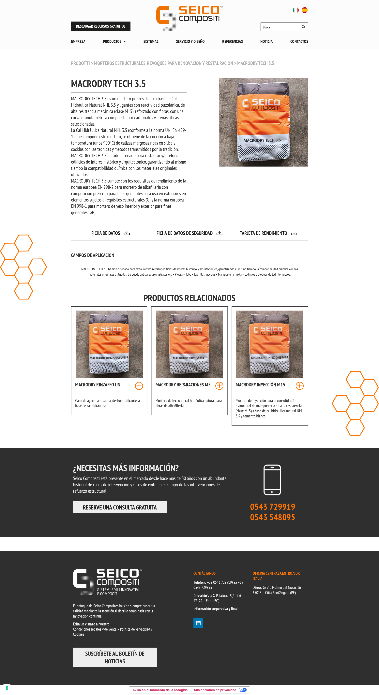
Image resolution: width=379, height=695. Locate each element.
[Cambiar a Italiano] (296, 10)
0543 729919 (222, 582)
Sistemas (151, 41)
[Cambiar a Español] (305, 10)
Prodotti (80, 63)
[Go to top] (367, 683)
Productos (112, 41)
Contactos (299, 41)
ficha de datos (105, 233)
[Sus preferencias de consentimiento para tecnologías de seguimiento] (7, 688)
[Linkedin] (198, 623)
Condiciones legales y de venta (94, 629)
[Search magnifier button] (303, 27)
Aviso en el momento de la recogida (160, 690)
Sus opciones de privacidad (215, 690)
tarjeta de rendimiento (263, 233)
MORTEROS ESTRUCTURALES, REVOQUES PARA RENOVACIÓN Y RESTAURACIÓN (163, 63)
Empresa (78, 41)
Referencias (232, 41)
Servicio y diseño (190, 41)
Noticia (266, 41)
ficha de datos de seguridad (185, 233)
